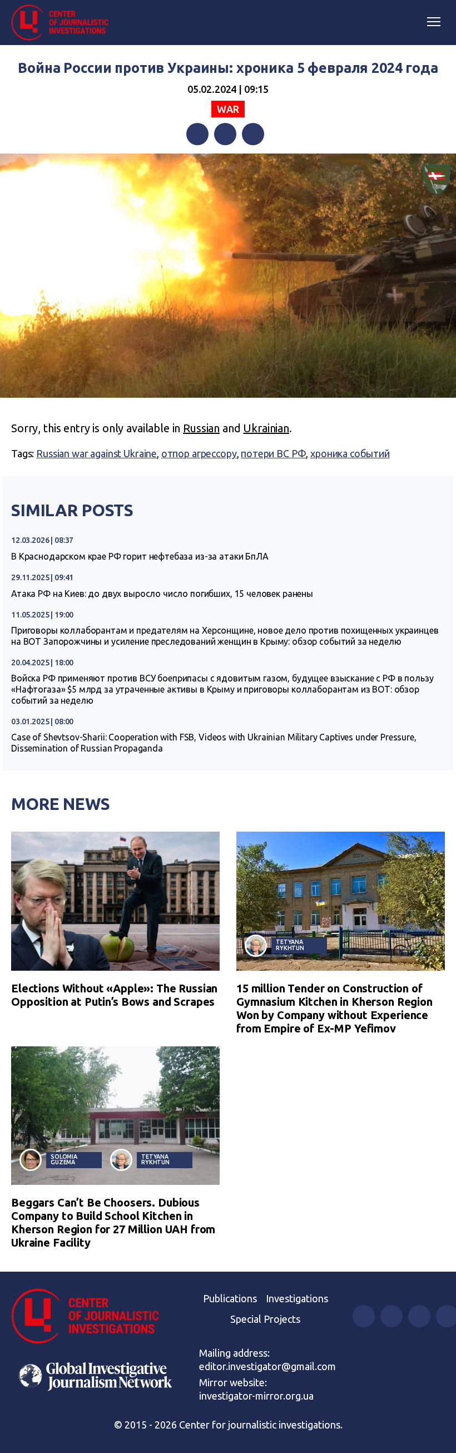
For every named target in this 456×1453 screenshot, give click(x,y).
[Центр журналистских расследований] (64, 22)
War (228, 109)
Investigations (297, 1298)
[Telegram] (253, 134)
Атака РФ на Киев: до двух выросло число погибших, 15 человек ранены (162, 594)
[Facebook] (197, 134)
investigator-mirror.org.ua (256, 1395)
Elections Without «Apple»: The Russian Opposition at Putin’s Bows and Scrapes (114, 995)
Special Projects (265, 1318)
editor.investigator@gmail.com (267, 1366)
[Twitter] (225, 134)
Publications (230, 1298)
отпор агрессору (199, 453)
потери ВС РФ (273, 453)
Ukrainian (266, 428)
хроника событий (350, 453)
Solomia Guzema (64, 1159)
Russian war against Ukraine (96, 453)
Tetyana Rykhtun (290, 944)
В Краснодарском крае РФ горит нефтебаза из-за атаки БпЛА (140, 556)
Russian (201, 428)
